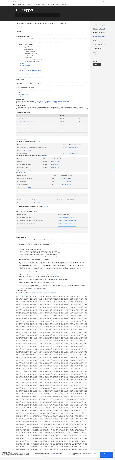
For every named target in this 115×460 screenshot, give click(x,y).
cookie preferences (55, 453)
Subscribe (95, 64)
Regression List (68, 38)
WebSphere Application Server (99, 36)
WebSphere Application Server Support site (46, 292)
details (56, 279)
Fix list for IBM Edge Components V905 (25, 127)
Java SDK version (21, 134)
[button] (114, 450)
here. (56, 274)
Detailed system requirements (23, 118)
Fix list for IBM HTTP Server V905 (24, 124)
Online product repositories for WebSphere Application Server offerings (53, 101)
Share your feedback (114, 167)
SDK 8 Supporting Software (23, 131)
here (55, 276)
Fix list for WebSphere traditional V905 (25, 121)
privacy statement (46, 455)
